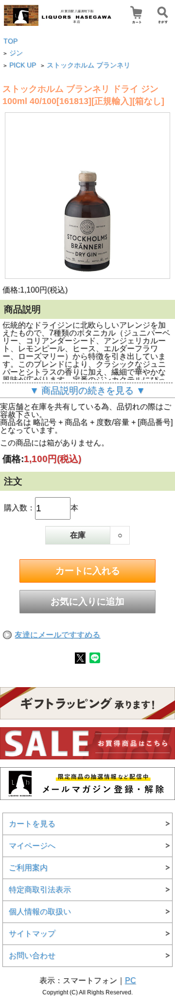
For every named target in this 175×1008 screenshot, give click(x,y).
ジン (16, 53)
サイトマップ (32, 933)
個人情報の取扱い (40, 911)
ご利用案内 (28, 867)
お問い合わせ (32, 955)
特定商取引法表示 (40, 889)
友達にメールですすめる (57, 634)
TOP (10, 41)
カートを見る (32, 823)
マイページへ (32, 845)
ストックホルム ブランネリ (88, 65)
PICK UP (22, 65)
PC (130, 980)
